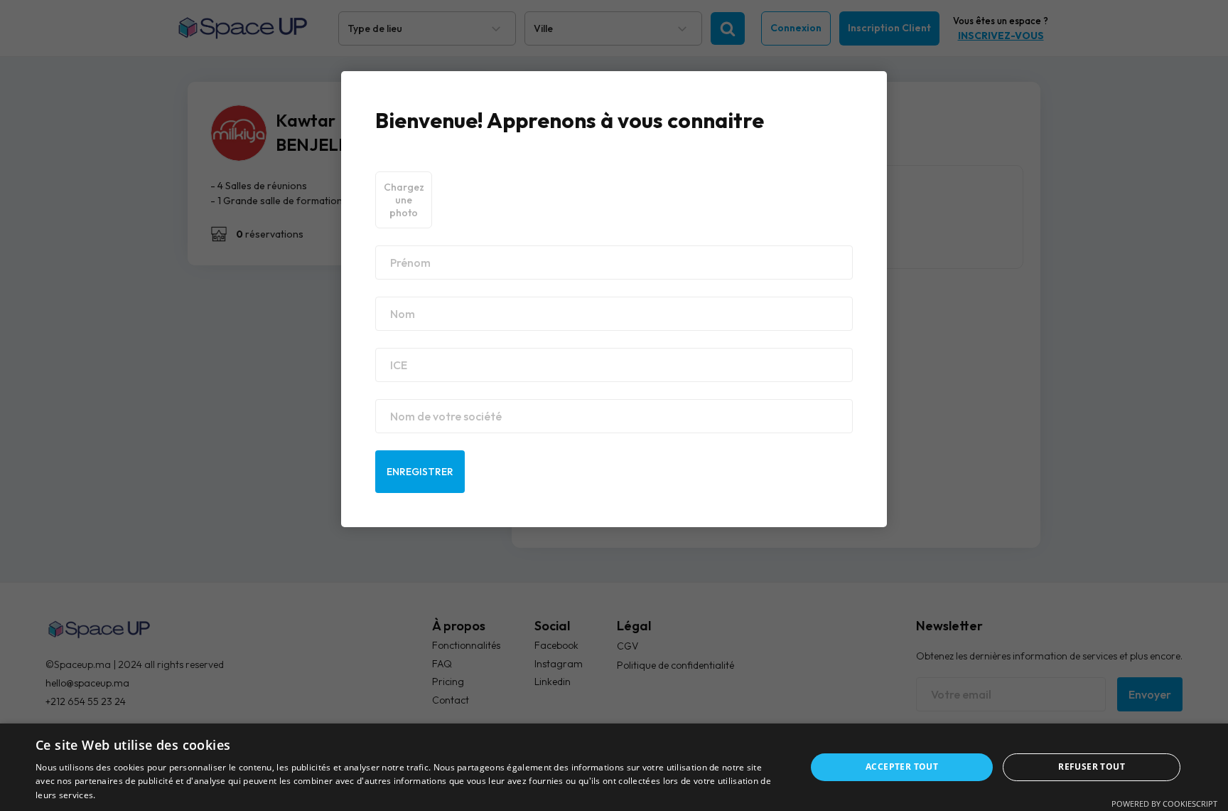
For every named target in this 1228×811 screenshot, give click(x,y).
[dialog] (614, 767)
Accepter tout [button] (902, 766)
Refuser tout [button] (1091, 766)
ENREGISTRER (420, 471)
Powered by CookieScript (1164, 803)
